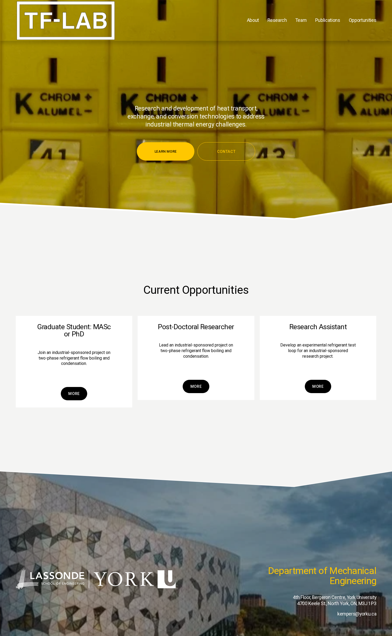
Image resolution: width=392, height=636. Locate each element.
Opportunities (362, 20)
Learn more (166, 151)
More (74, 394)
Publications (327, 20)
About (253, 20)
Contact (226, 151)
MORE (196, 386)
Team (301, 20)
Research (277, 20)
